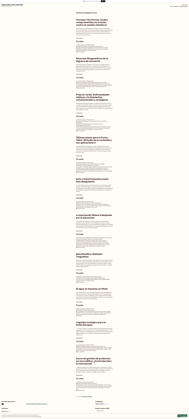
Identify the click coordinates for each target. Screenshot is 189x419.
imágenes (102, 312)
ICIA (101, 85)
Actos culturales (91, 46)
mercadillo (89, 387)
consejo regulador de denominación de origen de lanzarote (87, 126)
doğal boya (78, 243)
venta (77, 388)
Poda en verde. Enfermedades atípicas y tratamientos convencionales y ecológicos (92, 97)
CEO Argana (92, 240)
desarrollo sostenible (80, 169)
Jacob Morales (105, 85)
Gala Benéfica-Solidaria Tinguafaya (89, 255)
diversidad (81, 85)
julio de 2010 (90, 170)
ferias (86, 386)
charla (108, 83)
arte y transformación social (88, 204)
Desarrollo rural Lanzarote (12, 5)
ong (102, 205)
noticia (109, 349)
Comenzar (103, 1)
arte (82, 204)
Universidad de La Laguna (98, 314)
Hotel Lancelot (79, 170)
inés (85, 205)
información (106, 243)
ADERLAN (79, 49)
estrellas (110, 347)
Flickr (93, 312)
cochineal (110, 166)
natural (95, 244)
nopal (94, 170)
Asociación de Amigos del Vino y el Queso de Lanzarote (92, 123)
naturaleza (99, 244)
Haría (104, 126)
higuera (89, 85)
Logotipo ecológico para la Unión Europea (91, 323)
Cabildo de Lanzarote (99, 83)
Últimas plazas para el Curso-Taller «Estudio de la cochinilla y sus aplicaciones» (94, 140)
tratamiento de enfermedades (103, 128)
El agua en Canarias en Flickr (92, 288)
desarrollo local (105, 241)
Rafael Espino (89, 128)
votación (94, 350)
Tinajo (95, 128)
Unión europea (89, 350)
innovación (88, 205)
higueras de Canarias (96, 85)
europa (88, 349)
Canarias (105, 83)
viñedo (96, 129)
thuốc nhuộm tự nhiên (80, 245)
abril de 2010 (84, 239)
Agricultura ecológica (98, 46)
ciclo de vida (106, 384)
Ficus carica (86, 85)
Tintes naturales (183, 6)
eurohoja (85, 349)
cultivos (100, 126)
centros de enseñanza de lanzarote (83, 240)
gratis (96, 386)
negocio (99, 387)
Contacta (176, 6)
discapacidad (87, 279)
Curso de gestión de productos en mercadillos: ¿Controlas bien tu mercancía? (93, 361)
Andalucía (85, 49)
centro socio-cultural (80, 279)
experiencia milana (87, 243)
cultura (100, 241)
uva (93, 129)
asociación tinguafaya (94, 277)
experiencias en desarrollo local (98, 243)
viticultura (100, 129)
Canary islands (95, 311)
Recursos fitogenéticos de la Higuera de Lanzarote (92, 59)
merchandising (94, 387)
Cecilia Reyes (88, 125)
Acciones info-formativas (82, 46)
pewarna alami (105, 244)
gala (91, 279)
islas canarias (108, 126)
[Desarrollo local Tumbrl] (182, 4)
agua (82, 49)
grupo (98, 312)
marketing (110, 386)
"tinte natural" (85, 166)
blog (104, 277)
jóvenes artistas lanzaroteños (104, 279)
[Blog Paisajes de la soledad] (186, 4)
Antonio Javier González (82, 83)
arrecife (98, 166)
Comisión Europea (95, 347)
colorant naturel (95, 241)
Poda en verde (83, 128)
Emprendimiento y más (91, 47)
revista (93, 86)
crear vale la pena (98, 204)
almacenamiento (80, 384)
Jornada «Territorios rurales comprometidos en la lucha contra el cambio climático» (92, 22)
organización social (107, 205)
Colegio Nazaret (88, 241)
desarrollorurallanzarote (81, 44)
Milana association (89, 244)
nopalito (97, 170)
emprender (87, 169)
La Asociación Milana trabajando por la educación (94, 216)
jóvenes (99, 205)
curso (110, 384)
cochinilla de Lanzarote (80, 168)
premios (82, 280)
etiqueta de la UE (79, 349)
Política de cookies (37, 416)
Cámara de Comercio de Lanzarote (96, 384)
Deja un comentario (81, 51)
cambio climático (91, 49)
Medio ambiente (104, 47)
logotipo (94, 349)
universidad (110, 170)
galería (95, 312)
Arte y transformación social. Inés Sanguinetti (92, 180)
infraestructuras (107, 312)
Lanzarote (78, 50)
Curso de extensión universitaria (104, 311)
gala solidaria (95, 279)
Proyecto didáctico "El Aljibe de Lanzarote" (36, 403)
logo (91, 349)
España (90, 169)
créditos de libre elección (90, 168)
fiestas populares (91, 386)
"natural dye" (79, 166)
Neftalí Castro (89, 86)
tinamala (87, 245)
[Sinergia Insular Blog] (183, 4)
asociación (87, 277)
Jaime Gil (110, 85)
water (104, 314)
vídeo (92, 207)
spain (106, 170)
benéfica (101, 277)
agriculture (88, 347)
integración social (94, 205)
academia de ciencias (92, 166)
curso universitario (99, 168)
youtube (95, 207)
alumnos (89, 239)
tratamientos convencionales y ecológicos (84, 129)
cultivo (77, 85)
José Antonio (100, 386)
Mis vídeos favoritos (97, 202)
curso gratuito (79, 386)
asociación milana (104, 166)
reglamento (81, 350)
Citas (171, 6)
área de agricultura (90, 83)
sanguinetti (88, 207)
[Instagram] (185, 4)
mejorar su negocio (83, 387)
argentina (79, 204)
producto (103, 387)
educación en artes (80, 205)
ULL (91, 314)
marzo (77, 387)
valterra (92, 280)
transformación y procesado (94, 245)
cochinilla (104, 240)
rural (88, 50)
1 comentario (79, 315)
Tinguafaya (88, 280)
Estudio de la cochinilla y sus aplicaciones (101, 169)
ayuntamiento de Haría (80, 125)
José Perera (78, 86)
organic (77, 350)
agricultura (79, 123)
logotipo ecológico (99, 349)
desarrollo (105, 168)
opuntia (100, 170)
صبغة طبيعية (102, 245)
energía (101, 49)
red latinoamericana (80, 207)
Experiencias (98, 47)
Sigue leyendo (79, 38)
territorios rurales (92, 50)
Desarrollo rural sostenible (81, 47)
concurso (101, 347)
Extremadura (105, 49)
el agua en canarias (84, 312)
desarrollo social (105, 204)
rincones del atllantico (99, 86)
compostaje (97, 49)
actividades (79, 277)
